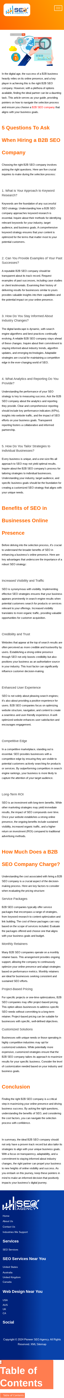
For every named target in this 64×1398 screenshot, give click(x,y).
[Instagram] (46, 1329)
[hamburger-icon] (58, 8)
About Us (8, 1221)
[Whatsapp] (32, 22)
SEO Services (10, 1249)
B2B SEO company (43, 107)
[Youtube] (25, 1329)
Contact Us (9, 1226)
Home (6, 1215)
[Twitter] (14, 1329)
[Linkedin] (35, 1329)
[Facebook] (4, 1329)
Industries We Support (15, 1232)
